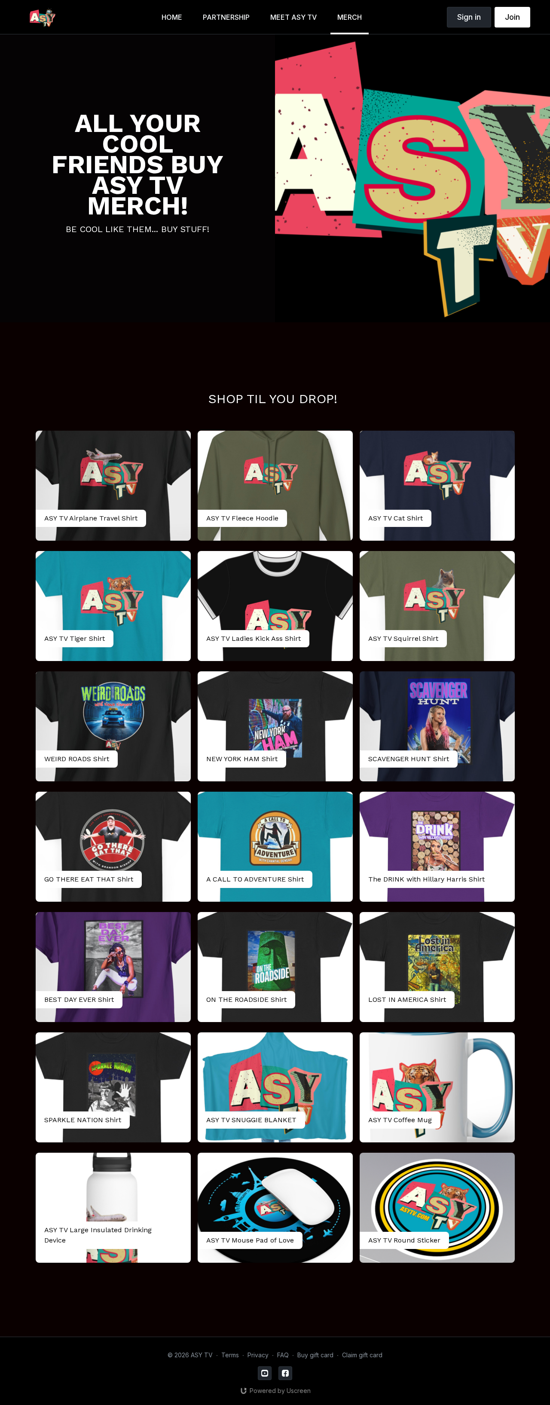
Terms (230, 1355)
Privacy (258, 1355)
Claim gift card (362, 1355)
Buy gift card (315, 1355)
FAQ (283, 1355)
